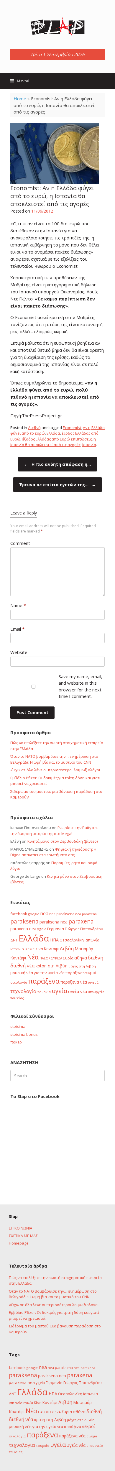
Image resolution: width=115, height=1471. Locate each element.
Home (20, 98)
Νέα (33, 957)
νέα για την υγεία (42, 972)
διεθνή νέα (22, 965)
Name (18, 605)
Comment (20, 543)
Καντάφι (51, 948)
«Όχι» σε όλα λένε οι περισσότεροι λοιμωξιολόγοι (55, 770)
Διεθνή (34, 427)
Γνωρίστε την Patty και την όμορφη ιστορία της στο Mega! (54, 830)
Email (17, 629)
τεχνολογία (23, 991)
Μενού (23, 80)
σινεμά (93, 982)
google (33, 914)
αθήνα (80, 958)
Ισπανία (89, 444)
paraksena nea (54, 922)
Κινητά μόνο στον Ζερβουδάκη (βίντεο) (62, 841)
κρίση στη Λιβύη (52, 966)
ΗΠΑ (54, 940)
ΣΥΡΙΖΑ (56, 958)
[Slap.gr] (57, 26)
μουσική (17, 972)
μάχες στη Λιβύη (82, 966)
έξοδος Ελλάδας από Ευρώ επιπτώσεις (57, 439)
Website (18, 652)
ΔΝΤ (14, 940)
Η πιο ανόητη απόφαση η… (57, 464)
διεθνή (95, 957)
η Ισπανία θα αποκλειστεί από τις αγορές (53, 442)
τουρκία (44, 992)
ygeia (41, 928)
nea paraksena (61, 913)
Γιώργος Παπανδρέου (84, 928)
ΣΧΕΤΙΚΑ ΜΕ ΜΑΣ (23, 1235)
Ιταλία (29, 949)
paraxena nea (23, 928)
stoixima (17, 1026)
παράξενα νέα (73, 982)
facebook (18, 913)
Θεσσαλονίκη (72, 940)
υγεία (59, 991)
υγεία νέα (77, 991)
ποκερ (16, 1042)
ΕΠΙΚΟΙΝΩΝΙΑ (20, 1228)
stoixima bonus (24, 1034)
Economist (72, 427)
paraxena (81, 921)
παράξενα (44, 981)
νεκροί (90, 972)
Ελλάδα (53, 433)
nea (44, 913)
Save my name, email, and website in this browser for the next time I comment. (80, 686)
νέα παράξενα (71, 972)
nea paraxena (86, 914)
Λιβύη (67, 948)
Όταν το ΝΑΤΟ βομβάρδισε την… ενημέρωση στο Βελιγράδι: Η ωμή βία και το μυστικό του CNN (54, 759)
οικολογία (18, 982)
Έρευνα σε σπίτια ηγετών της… (57, 484)
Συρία (68, 958)
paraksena (24, 921)
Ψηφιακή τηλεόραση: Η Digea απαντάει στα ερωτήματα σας (53, 852)
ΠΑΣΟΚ (45, 958)
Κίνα (39, 948)
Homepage (19, 1243)
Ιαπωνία (92, 940)
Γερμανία (55, 928)
